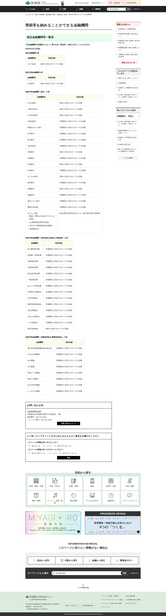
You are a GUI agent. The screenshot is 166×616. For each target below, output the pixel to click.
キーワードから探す (38, 573)
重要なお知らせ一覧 (128, 62)
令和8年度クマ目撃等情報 (127, 29)
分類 (64, 9)
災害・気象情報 (114, 3)
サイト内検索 (108, 9)
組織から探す (122, 102)
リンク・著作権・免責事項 (111, 596)
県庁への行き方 (71, 605)
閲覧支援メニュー (99, 3)
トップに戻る (31, 9)
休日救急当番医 (131, 3)
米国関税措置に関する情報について (128, 49)
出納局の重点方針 (124, 144)
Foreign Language (83, 3)
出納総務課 (122, 83)
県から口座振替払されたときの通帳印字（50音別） (127, 150)
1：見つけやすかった (37, 453)
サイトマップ (107, 607)
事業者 (97, 9)
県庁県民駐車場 (87, 605)
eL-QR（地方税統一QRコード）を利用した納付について (128, 96)
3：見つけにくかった (68, 453)
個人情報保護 (131, 596)
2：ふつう (48, 446)
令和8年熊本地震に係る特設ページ (128, 35)
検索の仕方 (137, 9)
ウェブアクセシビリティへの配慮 (113, 599)
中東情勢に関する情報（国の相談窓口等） (128, 42)
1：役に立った (34, 446)
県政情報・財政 (50, 14)
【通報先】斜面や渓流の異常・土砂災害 (128, 55)
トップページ (29, 14)
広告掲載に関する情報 (133, 599)
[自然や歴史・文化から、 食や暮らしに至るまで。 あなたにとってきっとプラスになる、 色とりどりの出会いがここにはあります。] (53, 529)
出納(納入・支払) (62, 14)
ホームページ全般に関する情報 (112, 603)
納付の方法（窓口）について (128, 78)
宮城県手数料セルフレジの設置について (127, 132)
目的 (47, 9)
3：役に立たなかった (63, 446)
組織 (81, 9)
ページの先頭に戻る (83, 587)
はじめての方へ (131, 603)
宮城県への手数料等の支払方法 (128, 89)
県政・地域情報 (39, 14)
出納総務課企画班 (34, 411)
